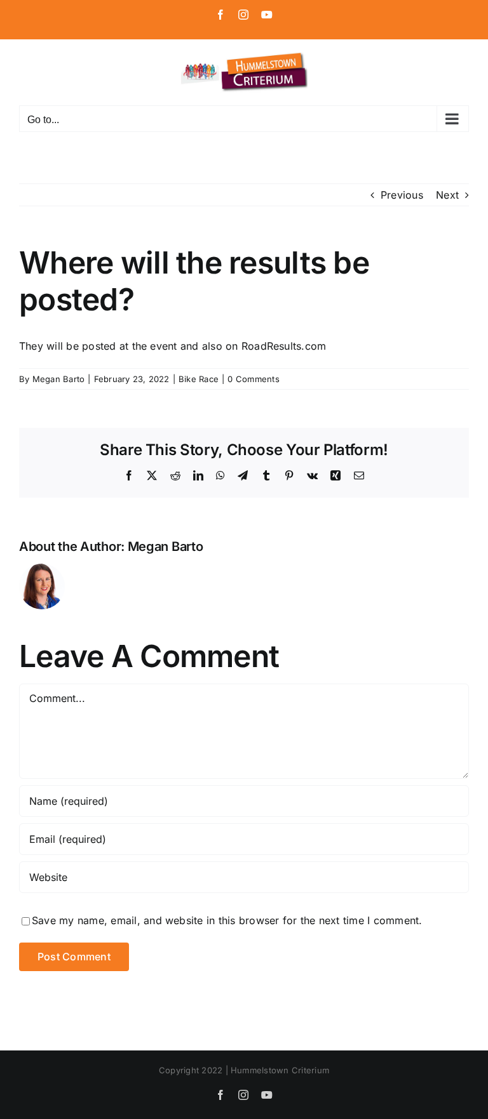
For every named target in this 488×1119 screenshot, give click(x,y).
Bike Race (199, 379)
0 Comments (253, 379)
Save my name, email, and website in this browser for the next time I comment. (227, 920)
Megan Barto (58, 379)
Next (447, 195)
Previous (402, 195)
